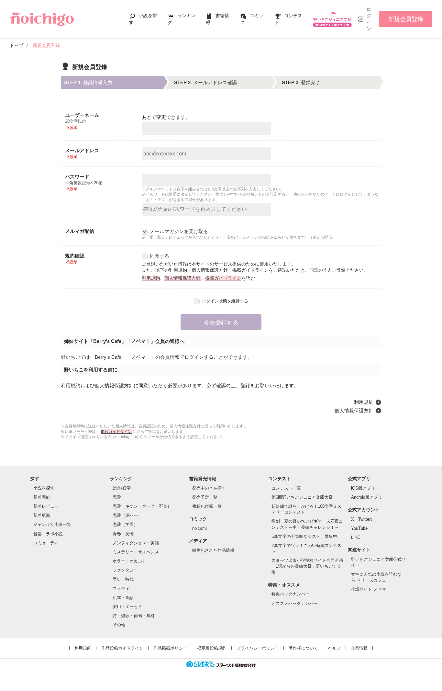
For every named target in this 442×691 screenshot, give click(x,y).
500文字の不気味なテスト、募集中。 (306, 536)
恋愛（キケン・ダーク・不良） (142, 506)
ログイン (369, 19)
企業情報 (359, 648)
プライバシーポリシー (258, 648)
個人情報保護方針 (182, 278)
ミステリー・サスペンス (136, 551)
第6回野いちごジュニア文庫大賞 (302, 497)
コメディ (121, 588)
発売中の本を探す (209, 488)
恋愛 (117, 497)
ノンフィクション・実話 (136, 542)
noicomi (199, 528)
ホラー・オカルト (129, 561)
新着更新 (41, 515)
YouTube (359, 528)
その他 (119, 624)
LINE (355, 537)
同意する (159, 256)
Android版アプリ (366, 497)
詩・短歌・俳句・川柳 (134, 615)
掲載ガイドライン (223, 278)
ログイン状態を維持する (225, 301)
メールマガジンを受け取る (179, 231)
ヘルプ (334, 648)
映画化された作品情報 (213, 550)
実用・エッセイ (127, 606)
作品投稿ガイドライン (122, 648)
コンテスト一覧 (286, 488)
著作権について (303, 648)
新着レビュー (46, 506)
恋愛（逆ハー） (127, 515)
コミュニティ (46, 542)
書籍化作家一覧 (207, 506)
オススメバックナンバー (294, 603)
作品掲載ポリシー (170, 648)
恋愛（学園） (125, 524)
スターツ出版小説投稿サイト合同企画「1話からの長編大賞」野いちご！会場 (307, 566)
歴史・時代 (123, 579)
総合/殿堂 (122, 488)
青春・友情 (123, 533)
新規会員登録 (405, 19)
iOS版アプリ (363, 488)
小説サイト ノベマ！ (370, 589)
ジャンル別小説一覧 (52, 524)
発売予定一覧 (204, 497)
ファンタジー (125, 570)
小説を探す (43, 488)
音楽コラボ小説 (48, 533)
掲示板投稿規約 (212, 648)
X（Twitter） (363, 519)
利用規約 (151, 278)
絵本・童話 (123, 597)
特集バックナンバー (290, 594)
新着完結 (41, 497)
